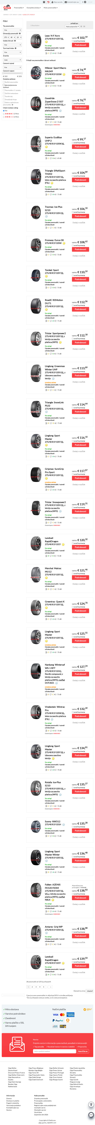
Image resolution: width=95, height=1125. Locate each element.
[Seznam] (81, 26)
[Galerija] (84, 26)
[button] (91, 1104)
